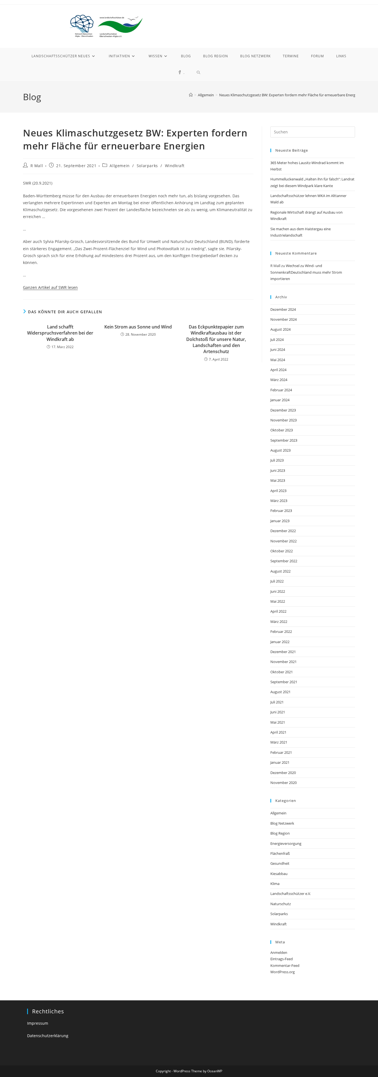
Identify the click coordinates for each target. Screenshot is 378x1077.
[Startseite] (191, 94)
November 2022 (283, 540)
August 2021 (280, 691)
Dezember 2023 (283, 410)
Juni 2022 (277, 591)
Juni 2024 (277, 349)
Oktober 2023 (281, 430)
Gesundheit (279, 863)
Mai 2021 (277, 722)
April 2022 (278, 611)
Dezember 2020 (283, 772)
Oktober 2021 (281, 671)
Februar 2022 (281, 631)
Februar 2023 (281, 510)
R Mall (36, 165)
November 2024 (283, 319)
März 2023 (278, 500)
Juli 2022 (277, 581)
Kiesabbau (279, 873)
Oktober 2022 (281, 550)
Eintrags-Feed (281, 958)
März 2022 (278, 621)
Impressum (37, 1023)
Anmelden (278, 952)
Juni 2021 (277, 712)
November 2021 (283, 661)
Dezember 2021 (283, 651)
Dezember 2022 (283, 530)
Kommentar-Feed (284, 965)
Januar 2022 (279, 641)
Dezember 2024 (283, 309)
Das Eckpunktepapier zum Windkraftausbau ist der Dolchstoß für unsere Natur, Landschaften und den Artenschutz (216, 339)
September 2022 (283, 560)
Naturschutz (280, 903)
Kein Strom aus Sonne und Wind (138, 327)
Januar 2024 (279, 399)
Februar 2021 (281, 752)
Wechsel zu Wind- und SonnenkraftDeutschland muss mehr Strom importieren (306, 272)
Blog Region (280, 833)
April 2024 (278, 369)
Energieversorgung (285, 843)
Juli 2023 (277, 460)
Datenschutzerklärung (47, 1035)
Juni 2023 (277, 470)
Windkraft (175, 165)
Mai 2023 (277, 480)
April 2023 (278, 490)
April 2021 (278, 732)
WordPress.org (282, 971)
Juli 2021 (277, 702)
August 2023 (280, 450)
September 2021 (283, 681)
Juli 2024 (277, 339)
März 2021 (278, 742)
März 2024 (278, 379)
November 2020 (283, 782)
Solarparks (147, 165)
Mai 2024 (277, 359)
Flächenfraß (280, 853)
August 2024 (280, 329)
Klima (274, 883)
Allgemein (120, 165)
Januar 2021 (279, 762)
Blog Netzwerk (282, 823)
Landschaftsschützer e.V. (290, 893)
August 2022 (280, 571)
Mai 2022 (277, 601)
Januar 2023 (279, 520)
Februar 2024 (281, 389)
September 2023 (283, 440)
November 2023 (283, 420)
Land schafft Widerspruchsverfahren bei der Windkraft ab (60, 333)
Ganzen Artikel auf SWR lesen (50, 287)
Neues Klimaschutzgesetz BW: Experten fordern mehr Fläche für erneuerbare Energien (289, 94)
